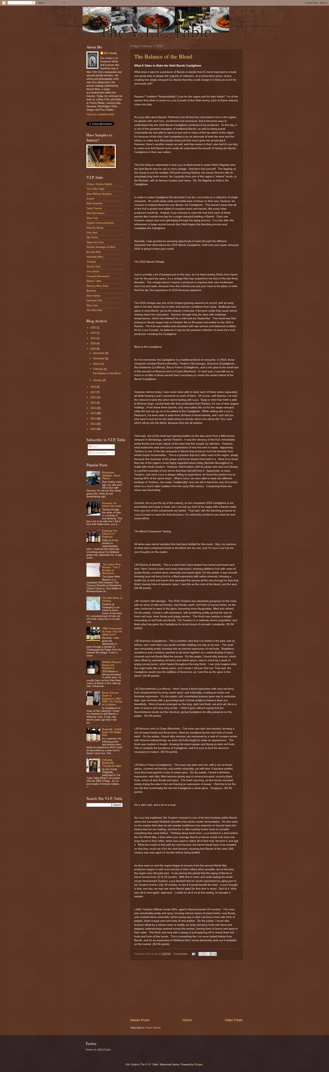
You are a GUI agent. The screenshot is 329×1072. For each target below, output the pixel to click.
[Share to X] (207, 954)
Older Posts (234, 1020)
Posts (94, 446)
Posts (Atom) (153, 1027)
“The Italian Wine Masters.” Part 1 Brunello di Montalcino (111, 569)
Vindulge (91, 261)
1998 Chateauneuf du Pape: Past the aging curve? (112, 631)
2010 (93, 429)
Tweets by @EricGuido (98, 1049)
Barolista (91, 290)
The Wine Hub (94, 310)
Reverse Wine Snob (97, 286)
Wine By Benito (95, 227)
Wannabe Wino (94, 256)
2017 (93, 392)
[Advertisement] (186, 989)
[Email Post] (193, 953)
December (99, 353)
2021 (93, 338)
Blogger (198, 1064)
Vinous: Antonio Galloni (99, 184)
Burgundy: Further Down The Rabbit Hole (112, 732)
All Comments (99, 452)
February (98, 369)
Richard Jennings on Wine (100, 247)
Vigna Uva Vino (95, 242)
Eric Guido (110, 53)
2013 (93, 413)
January (98, 380)
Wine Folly (92, 218)
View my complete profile (100, 114)
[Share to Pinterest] (215, 954)
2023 (93, 332)
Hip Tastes (92, 237)
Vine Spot (91, 232)
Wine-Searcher (94, 203)
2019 (93, 348)
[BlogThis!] (204, 954)
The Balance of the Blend (163, 56)
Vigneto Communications (100, 222)
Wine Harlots (93, 295)
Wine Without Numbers (99, 193)
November (99, 358)
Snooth (90, 198)
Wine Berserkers (95, 213)
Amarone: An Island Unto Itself (111, 504)
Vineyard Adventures (97, 276)
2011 (93, 423)
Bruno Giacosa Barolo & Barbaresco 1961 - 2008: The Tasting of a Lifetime (112, 698)
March (97, 363)
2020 (93, 343)
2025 (93, 327)
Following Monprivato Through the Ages (111, 762)
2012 (93, 418)
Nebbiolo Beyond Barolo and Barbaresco (111, 665)
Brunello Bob (93, 252)
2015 (93, 402)
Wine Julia (92, 305)
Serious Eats (93, 266)
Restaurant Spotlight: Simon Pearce (111, 475)
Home (187, 1020)
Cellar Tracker (94, 208)
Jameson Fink (94, 300)
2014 (93, 408)
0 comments (181, 953)
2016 (93, 397)
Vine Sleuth (92, 271)
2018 (93, 386)
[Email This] (200, 954)
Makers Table (93, 281)
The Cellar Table (95, 188)
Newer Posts (140, 1020)
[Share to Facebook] (211, 954)
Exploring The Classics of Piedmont (109, 533)
